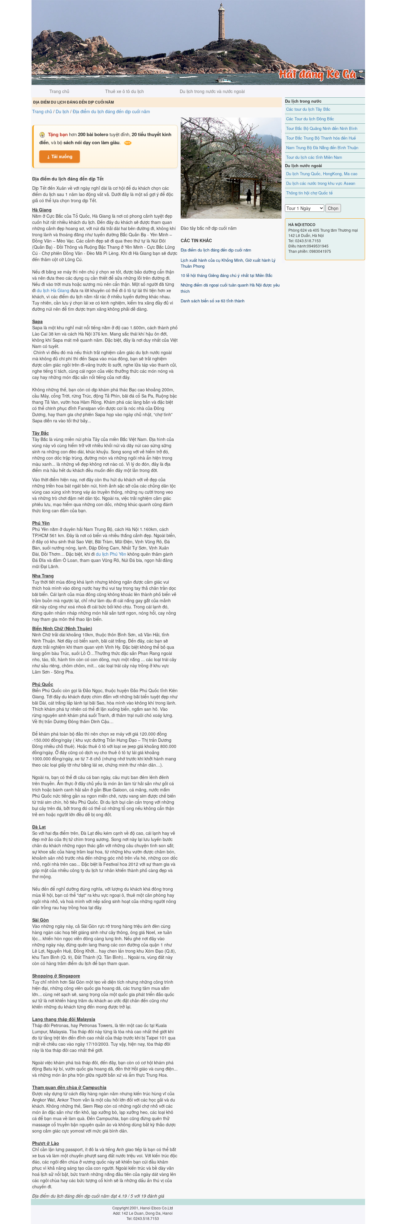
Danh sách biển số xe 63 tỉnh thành (212, 301)
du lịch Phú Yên (111, 554)
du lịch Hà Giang (53, 290)
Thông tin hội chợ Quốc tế (309, 193)
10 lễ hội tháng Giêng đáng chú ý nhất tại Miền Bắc (227, 275)
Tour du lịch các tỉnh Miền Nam (314, 157)
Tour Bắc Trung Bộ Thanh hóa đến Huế (321, 138)
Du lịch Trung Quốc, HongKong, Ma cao (321, 173)
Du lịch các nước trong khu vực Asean (320, 183)
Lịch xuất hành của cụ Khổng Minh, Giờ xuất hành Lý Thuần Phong (228, 263)
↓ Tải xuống (59, 156)
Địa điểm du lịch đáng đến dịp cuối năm (216, 250)
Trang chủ (59, 91)
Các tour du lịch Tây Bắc (308, 109)
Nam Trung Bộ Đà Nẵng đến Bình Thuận (322, 147)
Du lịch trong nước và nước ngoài (212, 91)
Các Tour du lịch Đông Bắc (310, 119)
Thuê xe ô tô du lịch (124, 91)
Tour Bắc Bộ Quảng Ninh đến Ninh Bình (321, 128)
